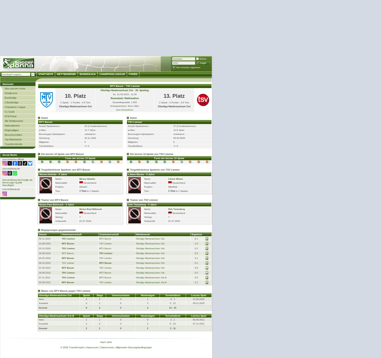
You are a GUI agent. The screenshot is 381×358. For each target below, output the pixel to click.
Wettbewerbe (66, 74)
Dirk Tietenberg (176, 209)
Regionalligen (12, 130)
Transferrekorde (13, 144)
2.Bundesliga (11, 102)
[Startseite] (19, 64)
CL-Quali (9, 111)
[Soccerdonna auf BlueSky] (30, 164)
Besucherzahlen (13, 135)
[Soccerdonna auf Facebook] (15, 164)
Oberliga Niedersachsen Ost (150, 238)
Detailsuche (11, 93)
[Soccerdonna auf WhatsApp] (15, 174)
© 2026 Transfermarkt (72, 347)
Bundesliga (10, 97)
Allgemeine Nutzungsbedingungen (134, 347)
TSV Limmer (68, 238)
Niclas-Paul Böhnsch (90, 209)
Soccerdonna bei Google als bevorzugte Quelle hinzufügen (17, 183)
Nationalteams (12, 125)
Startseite (45, 74)
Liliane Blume (175, 179)
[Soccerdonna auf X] (9, 164)
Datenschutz (107, 347)
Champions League (15, 107)
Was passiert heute (15, 88)
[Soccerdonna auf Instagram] (4, 164)
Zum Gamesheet (124, 110)
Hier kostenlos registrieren (188, 67)
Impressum (92, 347)
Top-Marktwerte (13, 139)
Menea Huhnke (87, 179)
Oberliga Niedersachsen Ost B (151, 277)
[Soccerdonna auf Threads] (20, 164)
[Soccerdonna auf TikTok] (25, 164)
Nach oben (106, 342)
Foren (133, 74)
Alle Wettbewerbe (14, 121)
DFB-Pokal (10, 116)
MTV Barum (105, 238)
